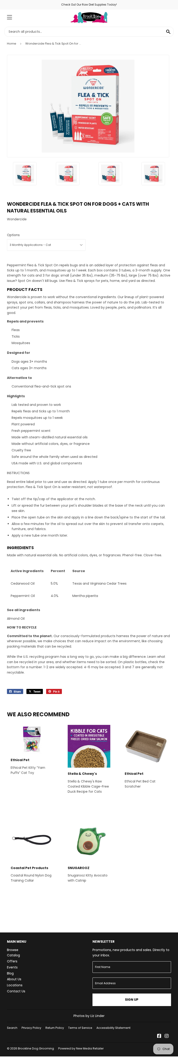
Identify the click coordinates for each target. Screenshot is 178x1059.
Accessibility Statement (113, 1028)
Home (11, 43)
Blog (10, 973)
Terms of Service (80, 1028)
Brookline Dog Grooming (36, 1048)
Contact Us (16, 991)
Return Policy (54, 1028)
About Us (14, 979)
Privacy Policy (31, 1028)
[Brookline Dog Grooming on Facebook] (159, 1036)
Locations (14, 985)
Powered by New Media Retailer (81, 1048)
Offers (12, 961)
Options (13, 235)
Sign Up (131, 999)
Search (12, 1028)
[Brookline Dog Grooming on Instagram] (167, 1036)
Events (12, 967)
